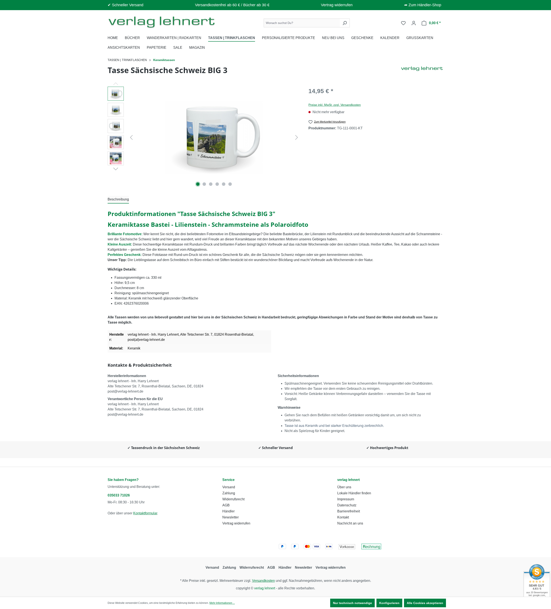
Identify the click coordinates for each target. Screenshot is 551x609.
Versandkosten (263, 580)
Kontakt (343, 517)
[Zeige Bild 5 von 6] (223, 184)
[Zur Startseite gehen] (161, 22)
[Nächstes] (296, 137)
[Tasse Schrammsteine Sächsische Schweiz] (214, 137)
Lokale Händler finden (354, 493)
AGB (226, 505)
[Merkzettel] (403, 23)
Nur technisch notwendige (352, 603)
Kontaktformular (145, 513)
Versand (228, 487)
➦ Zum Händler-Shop (422, 5)
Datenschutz (346, 505)
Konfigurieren (389, 603)
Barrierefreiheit (348, 511)
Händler (228, 511)
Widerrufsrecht (233, 499)
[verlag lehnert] (421, 72)
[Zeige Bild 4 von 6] (217, 184)
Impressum (345, 499)
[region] (203, 137)
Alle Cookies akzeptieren (425, 603)
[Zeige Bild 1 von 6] (198, 184)
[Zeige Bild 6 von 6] (230, 184)
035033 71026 (119, 495)
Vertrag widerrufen (337, 5)
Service (228, 480)
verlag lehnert (348, 480)
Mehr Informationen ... (222, 602)
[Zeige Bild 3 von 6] (210, 184)
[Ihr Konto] (414, 23)
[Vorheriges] (131, 137)
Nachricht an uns (350, 523)
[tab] (118, 200)
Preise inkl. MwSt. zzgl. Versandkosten (334, 104)
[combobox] (302, 23)
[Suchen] (345, 23)
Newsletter (230, 517)
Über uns (344, 487)
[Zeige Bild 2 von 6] (204, 184)
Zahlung (228, 493)
